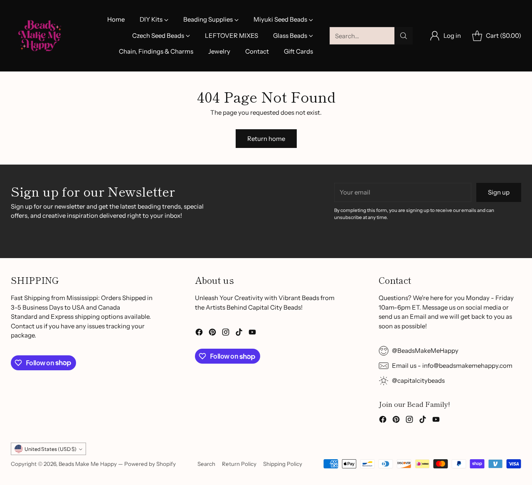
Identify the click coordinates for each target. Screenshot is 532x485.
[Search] (403, 35)
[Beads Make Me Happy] (40, 36)
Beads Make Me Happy (88, 463)
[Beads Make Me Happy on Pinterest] (212, 333)
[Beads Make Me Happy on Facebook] (199, 333)
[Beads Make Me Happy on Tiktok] (239, 333)
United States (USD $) (50, 449)
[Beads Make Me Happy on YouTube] (252, 333)
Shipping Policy (282, 463)
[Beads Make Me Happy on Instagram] (226, 333)
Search (206, 463)
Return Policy (239, 463)
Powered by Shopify (150, 463)
